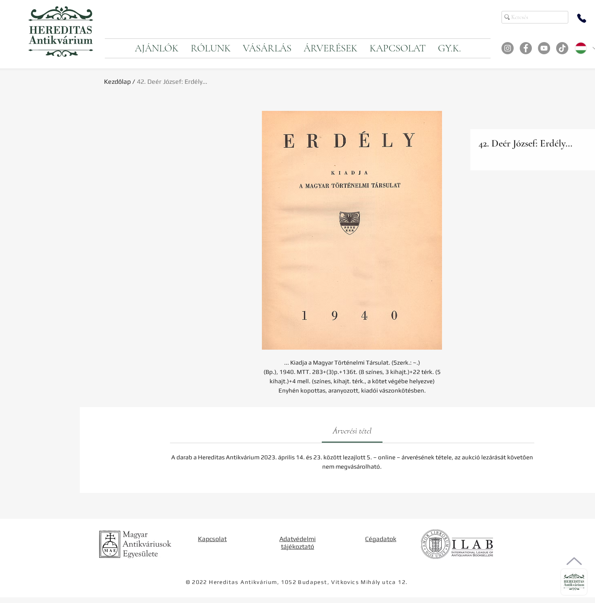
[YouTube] (544, 48)
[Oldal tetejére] (574, 561)
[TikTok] (562, 48)
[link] (352, 431)
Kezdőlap (117, 81)
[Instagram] (508, 48)
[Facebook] (526, 48)
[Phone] (581, 18)
